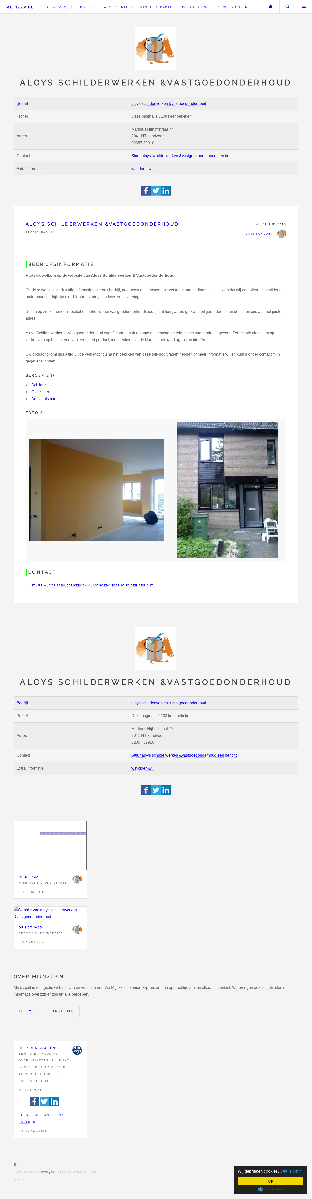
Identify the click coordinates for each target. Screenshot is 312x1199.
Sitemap (19, 1180)
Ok (270, 1181)
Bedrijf (22, 103)
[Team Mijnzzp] (77, 1050)
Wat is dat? (290, 1171)
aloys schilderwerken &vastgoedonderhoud (168, 103)
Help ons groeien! (38, 1048)
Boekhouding (195, 7)
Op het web (30, 927)
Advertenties (118, 7)
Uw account (270, 7)
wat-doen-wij (142, 169)
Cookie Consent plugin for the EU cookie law (270, 1189)
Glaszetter (40, 392)
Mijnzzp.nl (20, 7)
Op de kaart (31, 877)
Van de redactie (157, 7)
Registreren (62, 1011)
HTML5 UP (48, 1172)
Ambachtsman (43, 399)
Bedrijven (56, 7)
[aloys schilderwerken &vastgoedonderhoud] (77, 879)
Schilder (38, 385)
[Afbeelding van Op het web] (50, 913)
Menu (304, 7)
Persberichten (232, 7)
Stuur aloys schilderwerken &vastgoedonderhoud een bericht (184, 156)
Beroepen (85, 7)
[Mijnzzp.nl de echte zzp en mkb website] (156, 48)
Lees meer (29, 1011)
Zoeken (287, 7)
